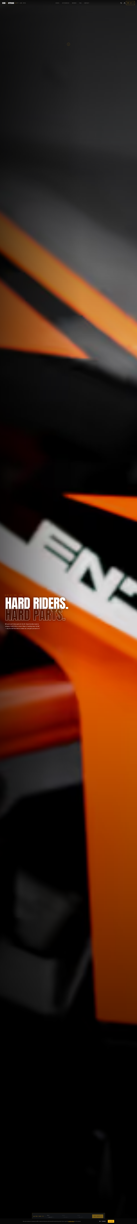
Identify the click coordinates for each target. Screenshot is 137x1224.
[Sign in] (124, 3)
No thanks (102, 1221)
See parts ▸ (98, 1216)
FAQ (80, 3)
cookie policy (71, 1221)
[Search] (121, 3)
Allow (111, 1221)
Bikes (57, 3)
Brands (74, 3)
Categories (65, 3)
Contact (86, 3)
